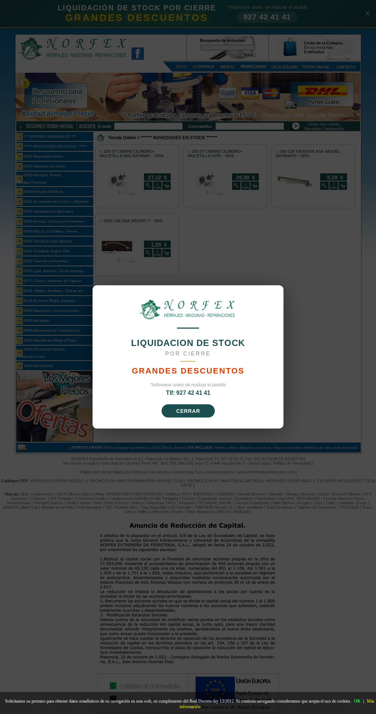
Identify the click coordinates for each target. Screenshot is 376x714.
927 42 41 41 (193, 393)
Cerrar (188, 411)
